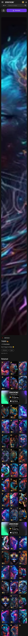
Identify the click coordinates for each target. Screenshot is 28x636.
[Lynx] (23, 616)
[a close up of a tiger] (5, 470)
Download (17, 10)
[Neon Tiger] (14, 558)
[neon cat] (23, 500)
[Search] (25, 5)
